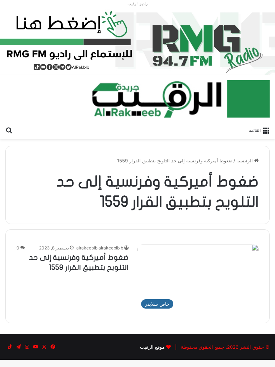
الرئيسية (245, 160)
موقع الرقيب (152, 347)
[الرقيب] (180, 99)
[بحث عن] (9, 129)
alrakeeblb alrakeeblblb (99, 248)
